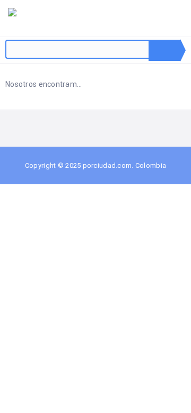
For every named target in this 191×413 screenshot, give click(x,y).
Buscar (164, 50)
